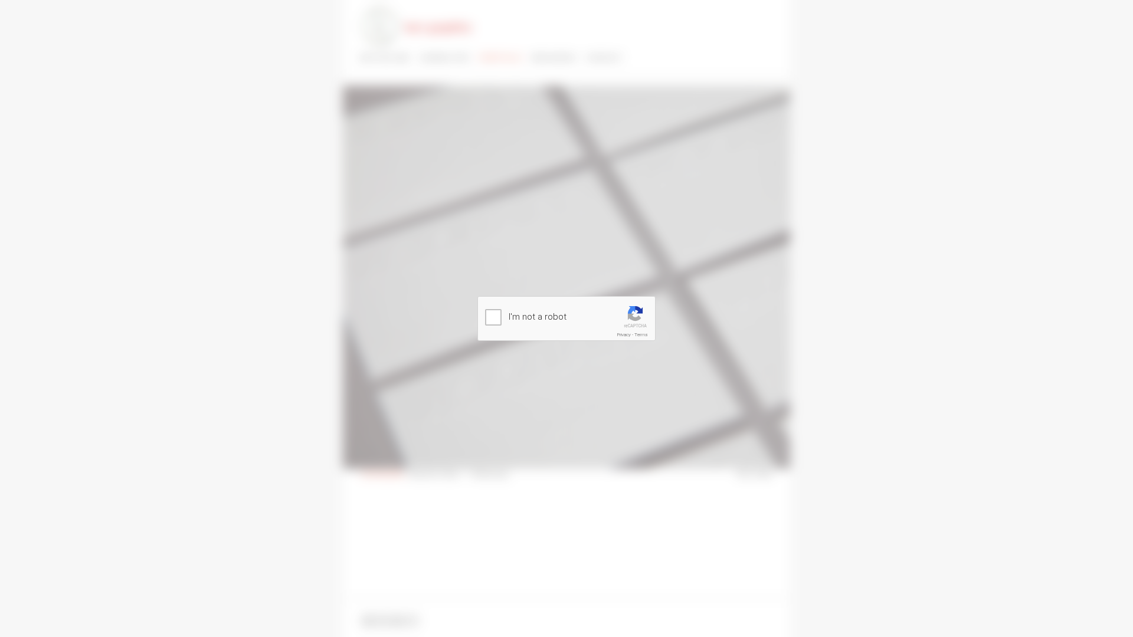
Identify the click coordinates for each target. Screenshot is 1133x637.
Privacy (624, 334)
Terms (641, 334)
